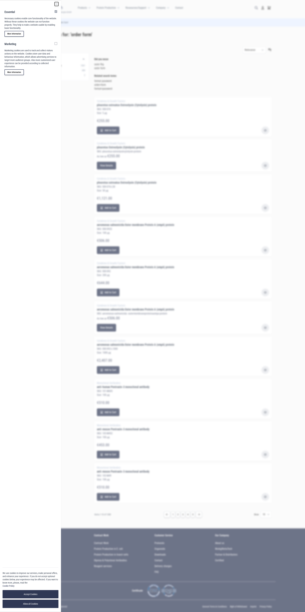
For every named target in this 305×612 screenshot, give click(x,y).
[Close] (56, 4)
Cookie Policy (8, 586)
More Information (14, 34)
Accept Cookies (30, 594)
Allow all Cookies (30, 604)
